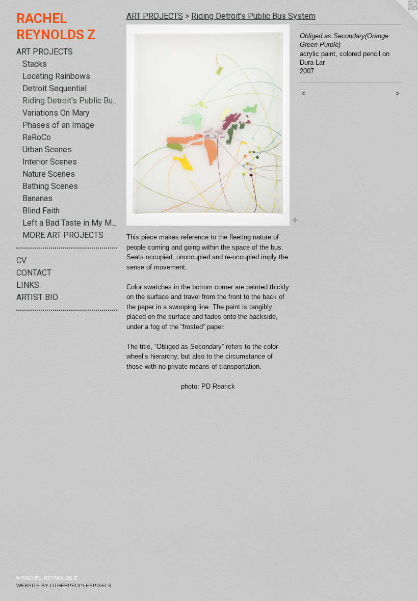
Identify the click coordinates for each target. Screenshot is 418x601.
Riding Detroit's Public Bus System (70, 100)
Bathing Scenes (50, 186)
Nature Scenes (48, 174)
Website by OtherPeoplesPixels (64, 585)
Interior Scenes (49, 162)
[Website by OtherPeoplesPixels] (397, 20)
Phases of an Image (58, 125)
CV (21, 260)
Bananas (37, 198)
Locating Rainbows (56, 76)
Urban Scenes (47, 149)
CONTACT (33, 273)
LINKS (27, 285)
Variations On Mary (56, 113)
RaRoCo (36, 137)
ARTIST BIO (37, 297)
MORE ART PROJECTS (62, 235)
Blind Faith (41, 210)
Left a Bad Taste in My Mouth (70, 223)
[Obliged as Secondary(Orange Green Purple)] (208, 125)
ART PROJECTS (44, 52)
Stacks (34, 64)
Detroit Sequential (54, 88)
